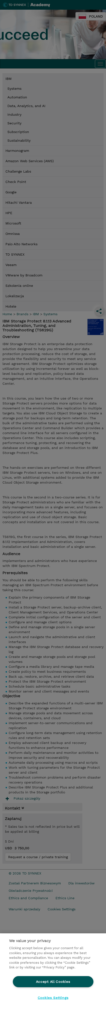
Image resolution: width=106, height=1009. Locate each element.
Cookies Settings (53, 998)
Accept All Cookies (53, 982)
